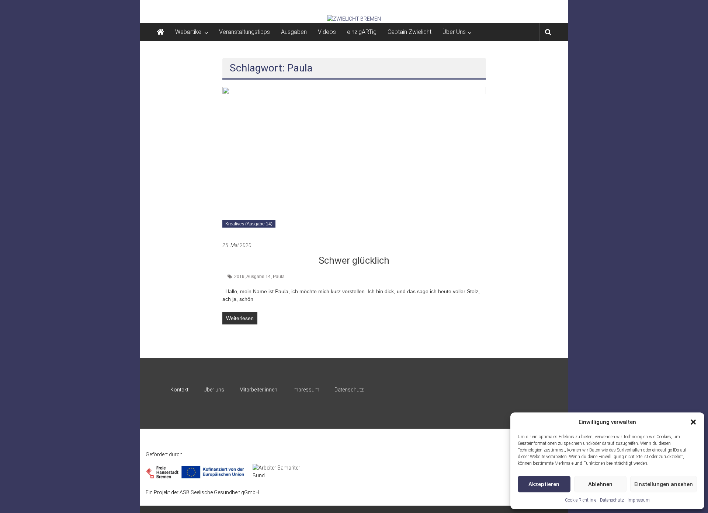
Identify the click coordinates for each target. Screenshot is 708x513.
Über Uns (454, 31)
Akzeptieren (543, 484)
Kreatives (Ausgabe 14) (249, 223)
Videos (327, 31)
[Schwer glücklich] (354, 160)
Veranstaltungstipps (244, 31)
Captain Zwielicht (409, 31)
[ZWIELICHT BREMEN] (354, 19)
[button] (693, 422)
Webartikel (188, 31)
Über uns (214, 390)
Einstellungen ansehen (663, 484)
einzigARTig (361, 31)
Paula (279, 276)
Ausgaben (294, 31)
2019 (239, 276)
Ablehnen (600, 484)
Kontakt (179, 390)
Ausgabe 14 (258, 276)
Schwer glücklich (354, 260)
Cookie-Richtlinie (580, 500)
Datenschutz (612, 500)
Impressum (639, 500)
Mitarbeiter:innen (258, 390)
